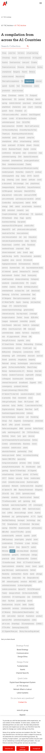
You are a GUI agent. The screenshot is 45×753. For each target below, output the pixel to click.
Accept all (36, 748)
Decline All (9, 748)
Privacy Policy (7, 10)
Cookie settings (23, 748)
